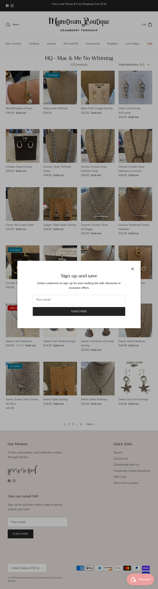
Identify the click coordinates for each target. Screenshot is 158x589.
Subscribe (79, 311)
